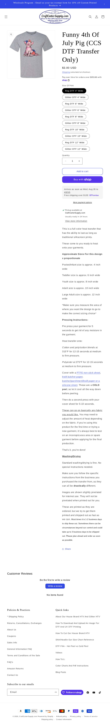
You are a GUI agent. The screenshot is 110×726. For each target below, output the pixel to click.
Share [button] (68, 549)
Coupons (11, 636)
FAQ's (10, 662)
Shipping (66, 72)
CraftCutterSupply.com (28, 716)
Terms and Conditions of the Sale (23, 655)
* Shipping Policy (15, 616)
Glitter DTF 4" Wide (75, 97)
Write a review (55, 586)
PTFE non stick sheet (88, 372)
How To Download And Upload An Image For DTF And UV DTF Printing (77, 625)
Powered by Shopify (45, 716)
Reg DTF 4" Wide (74, 91)
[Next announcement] (104, 4)
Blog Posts (61, 672)
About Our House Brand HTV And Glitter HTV (78, 616)
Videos (59, 652)
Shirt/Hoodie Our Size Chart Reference (75, 640)
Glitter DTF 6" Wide (75, 110)
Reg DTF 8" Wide (74, 116)
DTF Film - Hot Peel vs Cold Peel (72, 646)
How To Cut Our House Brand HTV (73, 633)
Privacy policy (75, 716)
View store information (76, 221)
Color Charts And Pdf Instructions (72, 666)
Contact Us (12, 675)
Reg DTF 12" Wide (75, 142)
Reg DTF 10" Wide (75, 129)
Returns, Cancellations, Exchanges (24, 623)
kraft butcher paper (72, 376)
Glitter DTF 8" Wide (75, 123)
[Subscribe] (55, 692)
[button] (6, 17)
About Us (11, 629)
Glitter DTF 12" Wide (76, 149)
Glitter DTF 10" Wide (76, 136)
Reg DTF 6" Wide (74, 104)
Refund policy (61, 716)
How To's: (60, 659)
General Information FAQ (19, 649)
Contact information (63, 719)
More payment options (82, 202)
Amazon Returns (15, 668)
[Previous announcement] (5, 4)
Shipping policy (47, 719)
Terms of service (90, 716)
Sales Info (12, 642)
